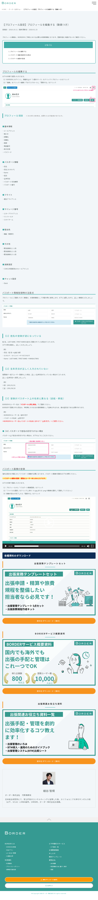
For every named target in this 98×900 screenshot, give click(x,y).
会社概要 (53, 863)
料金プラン (9, 850)
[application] (49, 523)
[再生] (5, 546)
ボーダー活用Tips (15, 9)
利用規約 (9, 863)
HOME (4, 9)
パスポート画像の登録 (17, 58)
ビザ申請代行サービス (57, 844)
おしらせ (52, 853)
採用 (52, 869)
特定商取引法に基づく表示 (59, 866)
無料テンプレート (55, 857)
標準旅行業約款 (11, 869)
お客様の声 (9, 856)
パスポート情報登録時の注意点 (20, 55)
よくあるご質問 (11, 853)
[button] (49, 523)
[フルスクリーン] (92, 546)
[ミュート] (88, 546)
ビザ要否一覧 (55, 847)
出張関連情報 (54, 850)
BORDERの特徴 (11, 847)
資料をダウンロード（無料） (49, 621)
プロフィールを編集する (18, 51)
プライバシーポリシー (13, 866)
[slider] (46, 546)
